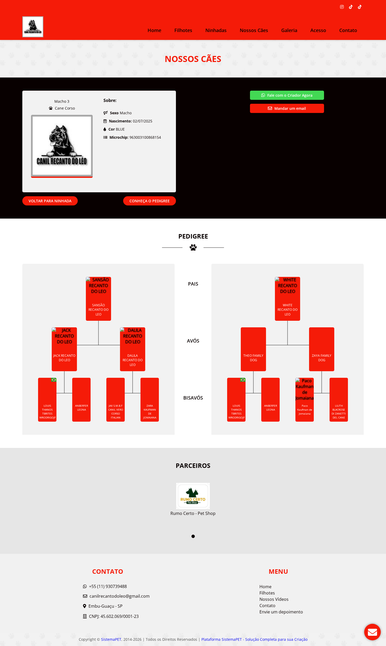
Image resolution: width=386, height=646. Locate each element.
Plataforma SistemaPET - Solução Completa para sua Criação (254, 639)
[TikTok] (351, 7)
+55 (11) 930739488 (107, 586)
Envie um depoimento (281, 612)
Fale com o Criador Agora (289, 95)
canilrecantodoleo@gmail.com (120, 596)
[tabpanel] (193, 497)
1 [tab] (193, 536)
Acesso (318, 30)
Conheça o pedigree (149, 200)
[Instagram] (342, 7)
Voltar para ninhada (50, 200)
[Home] (32, 27)
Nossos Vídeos (274, 599)
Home (154, 30)
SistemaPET (111, 639)
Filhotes (183, 30)
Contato (348, 30)
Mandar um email (289, 108)
